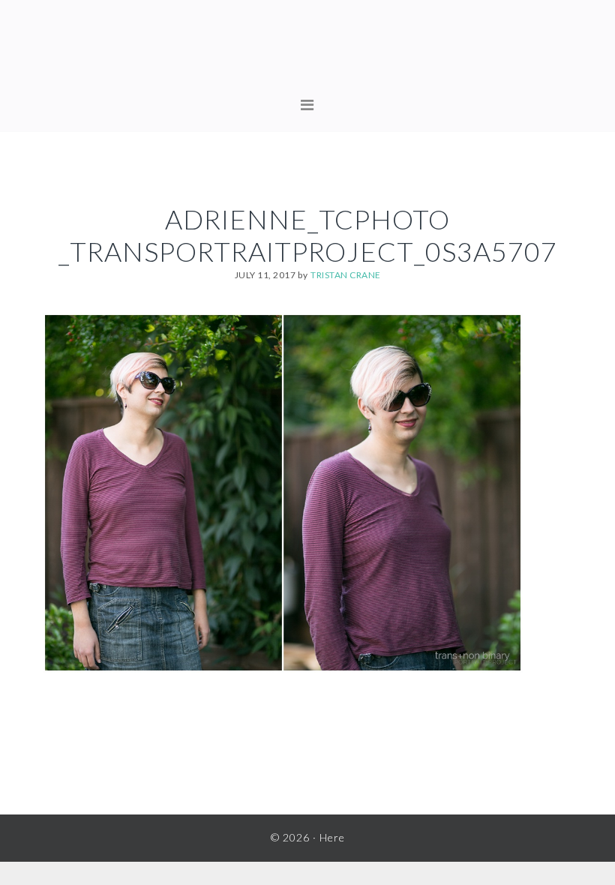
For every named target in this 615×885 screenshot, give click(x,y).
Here (307, 52)
